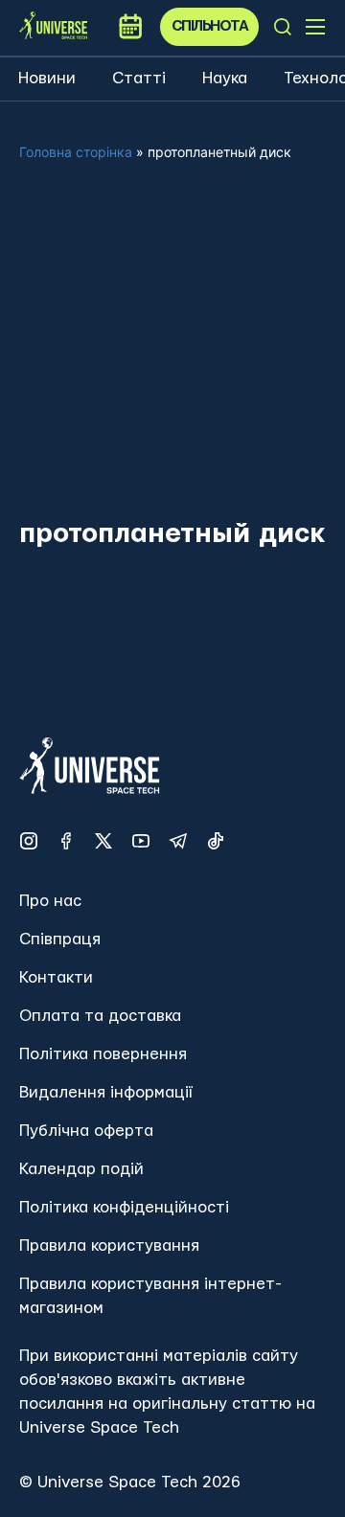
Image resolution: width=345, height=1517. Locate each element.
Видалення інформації (106, 1092)
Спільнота (210, 26)
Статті (139, 78)
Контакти (56, 977)
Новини (47, 78)
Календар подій (81, 1169)
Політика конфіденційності (124, 1207)
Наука (224, 78)
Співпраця (60, 939)
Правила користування (109, 1245)
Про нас (50, 901)
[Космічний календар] (130, 26)
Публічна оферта (86, 1130)
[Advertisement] (172, 355)
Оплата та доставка (100, 1016)
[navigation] (282, 26)
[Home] (53, 26)
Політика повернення (103, 1054)
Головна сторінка (75, 152)
